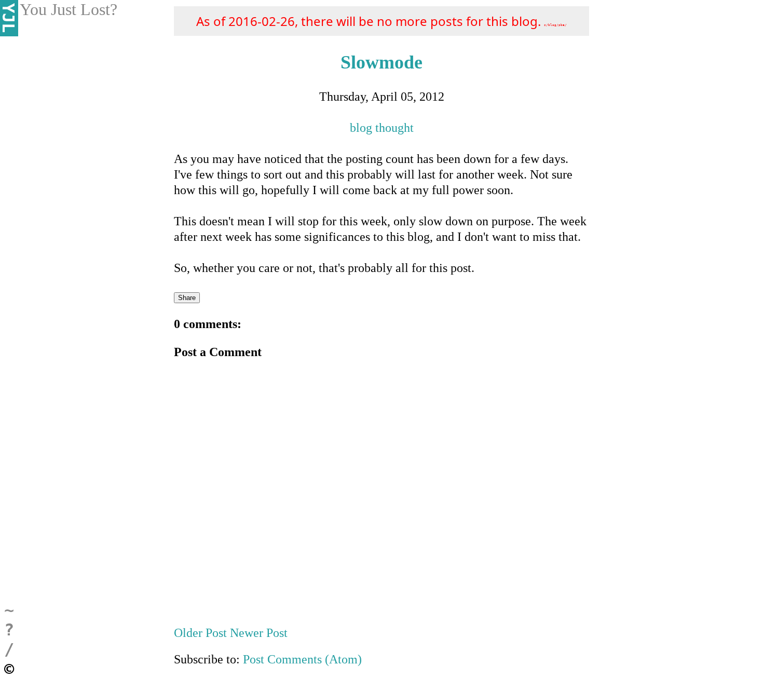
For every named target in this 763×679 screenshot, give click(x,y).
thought (394, 127)
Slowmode (381, 62)
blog (361, 127)
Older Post (202, 633)
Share (187, 298)
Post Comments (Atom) (302, 659)
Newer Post (259, 633)
